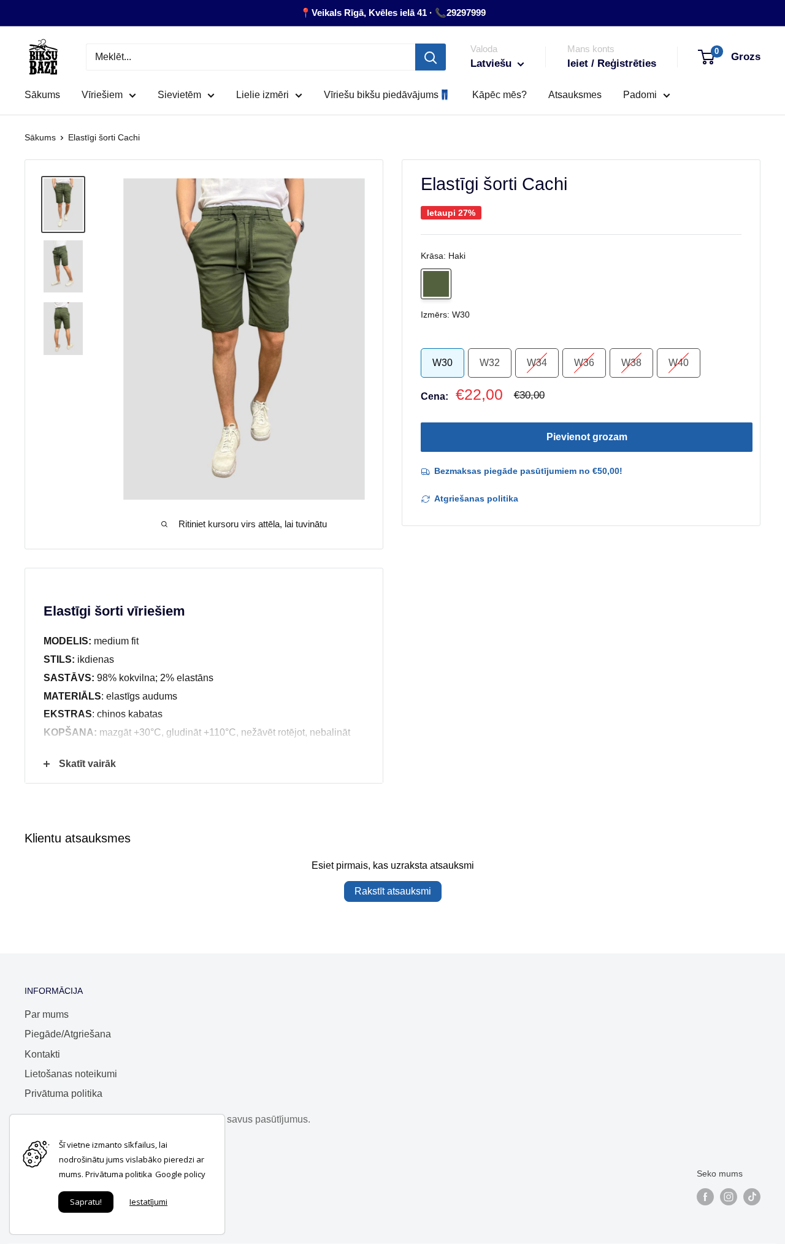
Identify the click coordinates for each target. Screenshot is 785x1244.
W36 (584, 362)
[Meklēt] (430, 57)
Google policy (180, 1174)
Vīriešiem (102, 95)
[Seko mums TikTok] (751, 1196)
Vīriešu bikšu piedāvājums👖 (387, 95)
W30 (442, 362)
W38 (631, 362)
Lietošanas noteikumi (71, 1074)
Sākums (42, 95)
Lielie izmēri (262, 95)
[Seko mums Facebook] (705, 1196)
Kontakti (42, 1054)
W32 (490, 362)
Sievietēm (179, 95)
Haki (436, 284)
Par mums (47, 1014)
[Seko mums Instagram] (728, 1196)
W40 (678, 362)
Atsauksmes (575, 95)
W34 (537, 362)
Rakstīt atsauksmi (392, 891)
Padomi (640, 95)
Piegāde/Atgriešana (68, 1034)
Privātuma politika (63, 1093)
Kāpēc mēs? (499, 95)
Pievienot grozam (586, 437)
